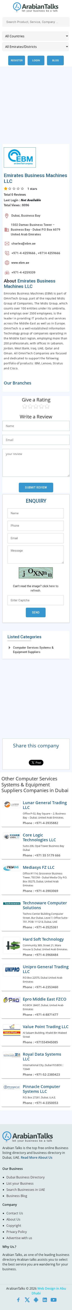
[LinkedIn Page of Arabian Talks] (45, 1300)
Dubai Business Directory (25, 1177)
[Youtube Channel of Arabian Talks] (54, 1300)
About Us (13, 1219)
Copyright (13, 1225)
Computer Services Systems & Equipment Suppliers (33, 649)
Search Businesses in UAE (25, 1189)
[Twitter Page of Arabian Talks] (27, 1300)
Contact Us (14, 1213)
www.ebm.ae (20, 263)
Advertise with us (19, 1238)
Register (17, 60)
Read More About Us (36, 1157)
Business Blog (16, 1196)
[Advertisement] (36, 108)
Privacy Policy (16, 1232)
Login (36, 60)
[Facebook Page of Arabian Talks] (18, 1300)
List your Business (20, 1183)
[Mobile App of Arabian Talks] (36, 1300)
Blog (55, 60)
